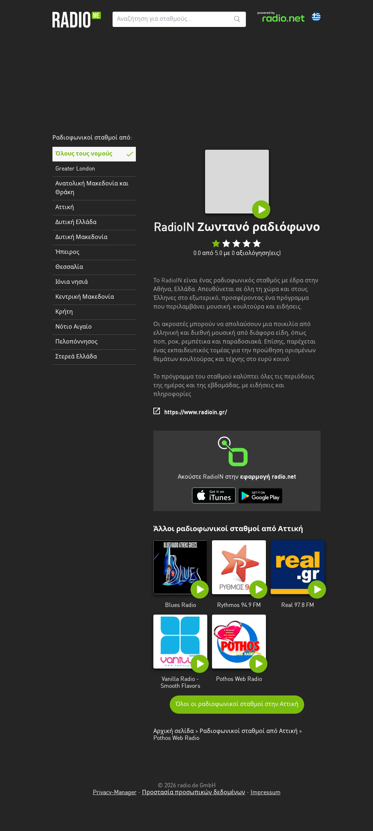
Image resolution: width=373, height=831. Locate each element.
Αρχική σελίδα (173, 731)
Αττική (64, 208)
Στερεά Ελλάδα (76, 357)
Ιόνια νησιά (71, 282)
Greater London (75, 169)
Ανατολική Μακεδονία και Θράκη (92, 188)
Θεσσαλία (69, 267)
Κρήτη (64, 312)
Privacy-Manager (115, 793)
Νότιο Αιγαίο (73, 327)
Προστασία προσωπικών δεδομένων (193, 793)
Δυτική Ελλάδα (76, 223)
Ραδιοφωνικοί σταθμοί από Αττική (249, 731)
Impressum (265, 793)
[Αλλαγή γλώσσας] (316, 16)
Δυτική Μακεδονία (81, 237)
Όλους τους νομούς (83, 154)
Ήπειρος (67, 252)
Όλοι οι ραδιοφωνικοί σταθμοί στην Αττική (237, 704)
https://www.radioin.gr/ (195, 413)
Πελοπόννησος (76, 342)
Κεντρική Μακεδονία (84, 297)
